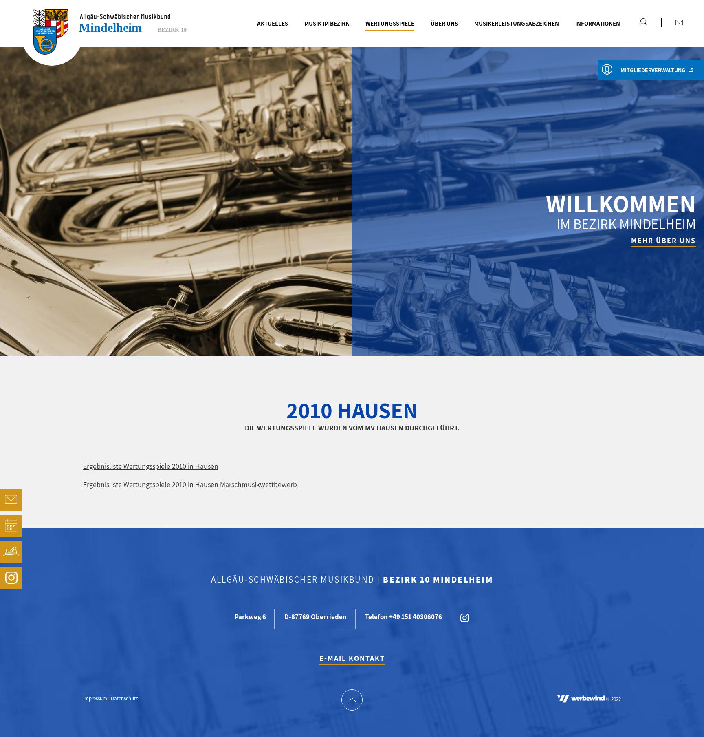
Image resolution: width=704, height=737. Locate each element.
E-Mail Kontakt (352, 658)
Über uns (444, 23)
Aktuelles (272, 23)
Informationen (597, 23)
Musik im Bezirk (326, 23)
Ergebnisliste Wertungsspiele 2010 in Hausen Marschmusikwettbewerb (190, 484)
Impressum (95, 699)
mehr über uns (663, 240)
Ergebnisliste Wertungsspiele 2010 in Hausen (150, 466)
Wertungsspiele (389, 23)
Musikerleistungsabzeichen (516, 23)
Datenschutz (124, 699)
